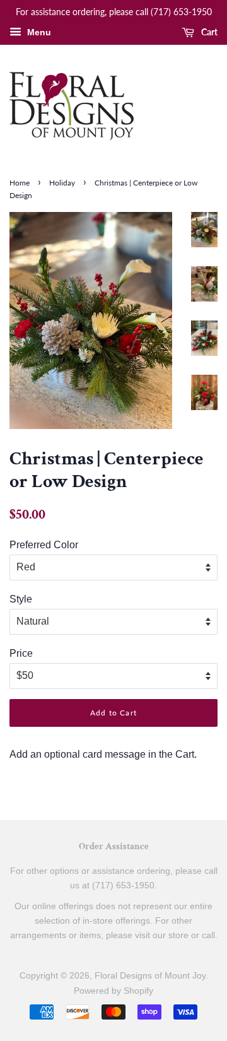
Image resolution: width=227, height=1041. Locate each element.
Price (21, 653)
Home (19, 182)
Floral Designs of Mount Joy (150, 975)
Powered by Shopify (113, 991)
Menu (38, 32)
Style (20, 599)
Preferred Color (43, 544)
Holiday (62, 182)
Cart (208, 31)
